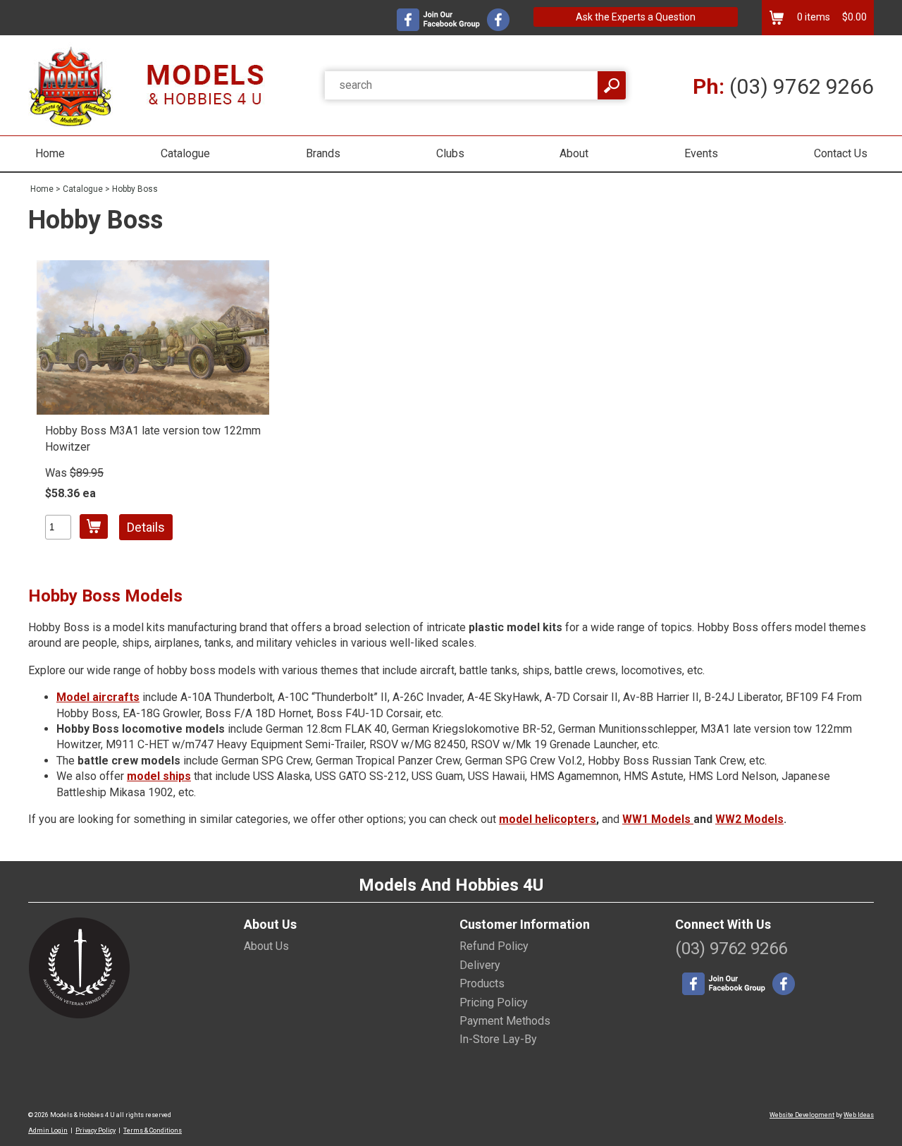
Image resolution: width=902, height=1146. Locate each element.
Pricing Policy (493, 1002)
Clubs (450, 153)
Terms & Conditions (152, 1130)
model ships (159, 776)
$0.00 (853, 17)
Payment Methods (504, 1021)
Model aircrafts (98, 697)
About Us (266, 946)
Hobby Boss (135, 189)
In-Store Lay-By (498, 1039)
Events (701, 153)
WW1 (636, 819)
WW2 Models (749, 819)
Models (672, 819)
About (574, 153)
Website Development (802, 1114)
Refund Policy (494, 946)
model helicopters (547, 819)
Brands (323, 153)
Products (482, 983)
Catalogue (185, 153)
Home (50, 153)
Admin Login (48, 1130)
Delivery (479, 965)
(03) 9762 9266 (783, 86)
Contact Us (840, 153)
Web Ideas (859, 1114)
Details (146, 527)
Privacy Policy (95, 1130)
